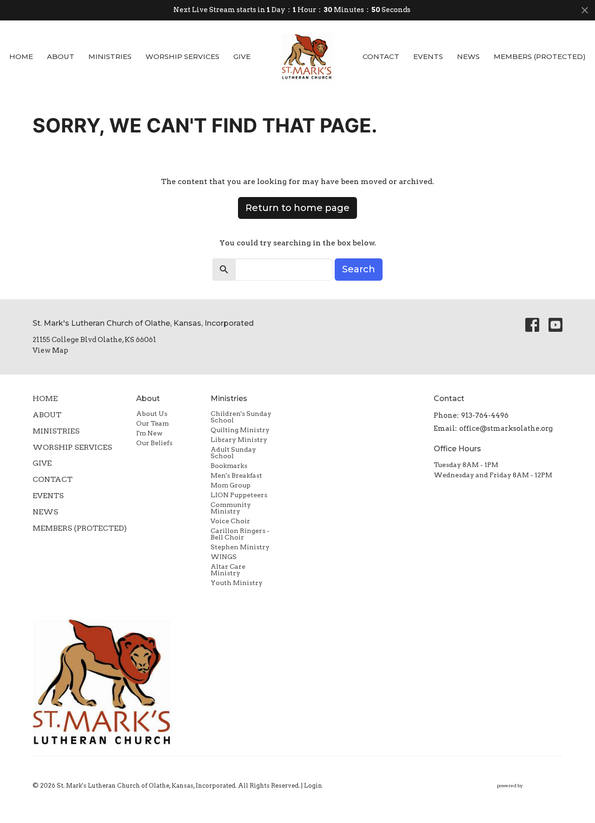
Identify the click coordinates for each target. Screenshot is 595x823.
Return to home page (297, 207)
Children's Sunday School (241, 417)
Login (313, 785)
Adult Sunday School (233, 453)
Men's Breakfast (236, 475)
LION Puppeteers (239, 495)
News (468, 56)
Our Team (152, 423)
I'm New (149, 433)
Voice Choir (230, 521)
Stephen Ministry (240, 547)
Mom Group (231, 485)
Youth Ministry (237, 582)
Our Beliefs (154, 443)
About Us (151, 413)
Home (21, 56)
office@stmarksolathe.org (506, 428)
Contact (381, 56)
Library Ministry (239, 439)
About (60, 56)
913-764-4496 (485, 415)
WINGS (224, 556)
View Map (50, 350)
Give (242, 56)
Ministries (110, 56)
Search (358, 269)
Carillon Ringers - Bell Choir (240, 534)
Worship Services (182, 56)
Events (428, 56)
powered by (525, 793)
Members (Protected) (540, 56)
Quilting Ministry (240, 430)
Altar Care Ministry (228, 570)
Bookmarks (229, 465)
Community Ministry (231, 508)
